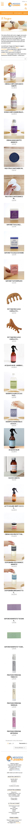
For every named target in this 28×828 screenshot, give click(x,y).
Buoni (14, 811)
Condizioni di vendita (14, 785)
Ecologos (18, 767)
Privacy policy (14, 798)
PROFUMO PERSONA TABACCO (14, 676)
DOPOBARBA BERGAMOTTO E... (14, 591)
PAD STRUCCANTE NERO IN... (14, 168)
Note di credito (14, 808)
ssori (5, 54)
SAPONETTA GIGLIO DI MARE (14, 253)
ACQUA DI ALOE (14, 450)
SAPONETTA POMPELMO (14, 281)
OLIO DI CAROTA (14, 478)
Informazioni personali (14, 805)
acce (2, 54)
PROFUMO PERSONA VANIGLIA (14, 704)
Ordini (14, 807)
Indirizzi (14, 809)
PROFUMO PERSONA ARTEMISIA (14, 732)
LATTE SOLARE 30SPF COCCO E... (14, 507)
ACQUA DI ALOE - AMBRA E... (14, 365)
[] (26, 8)
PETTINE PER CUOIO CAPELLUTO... (14, 310)
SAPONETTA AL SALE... (14, 225)
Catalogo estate (7, 13)
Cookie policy (14, 799)
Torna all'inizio (20, 748)
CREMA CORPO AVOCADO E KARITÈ (14, 85)
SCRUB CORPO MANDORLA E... (14, 112)
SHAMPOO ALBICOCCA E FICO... (14, 394)
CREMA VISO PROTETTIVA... (14, 534)
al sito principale (16, 770)
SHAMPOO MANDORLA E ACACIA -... (14, 422)
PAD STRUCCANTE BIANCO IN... (14, 197)
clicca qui (18, 822)
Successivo (23, 743)
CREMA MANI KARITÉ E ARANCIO (14, 141)
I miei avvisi (14, 813)
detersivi (10, 50)
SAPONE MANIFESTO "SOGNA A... (14, 620)
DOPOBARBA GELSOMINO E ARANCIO (14, 563)
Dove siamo (18, 13)
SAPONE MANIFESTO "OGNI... (14, 647)
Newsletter (14, 781)
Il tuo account (14, 803)
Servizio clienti (14, 779)
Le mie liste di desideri (14, 812)
